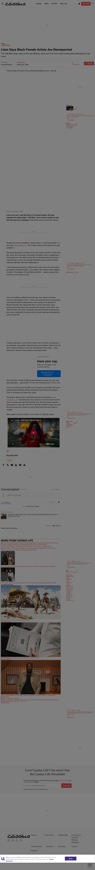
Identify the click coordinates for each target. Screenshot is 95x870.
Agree (70, 858)
